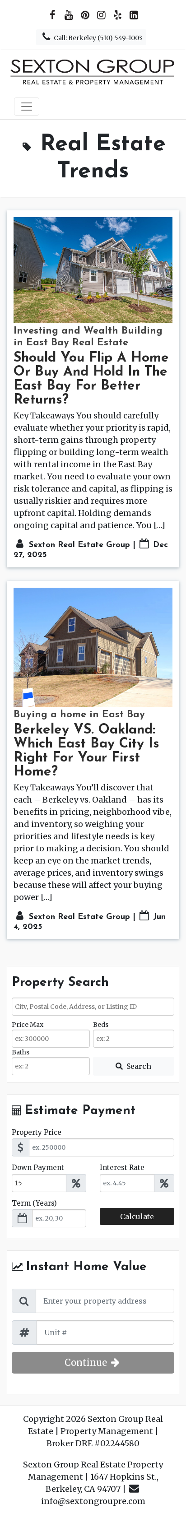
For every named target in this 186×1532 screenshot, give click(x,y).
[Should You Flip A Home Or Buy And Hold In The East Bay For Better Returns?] (93, 270)
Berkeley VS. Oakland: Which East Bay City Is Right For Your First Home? (86, 751)
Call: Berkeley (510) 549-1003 (97, 38)
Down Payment (38, 1167)
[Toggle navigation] (26, 106)
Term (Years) (34, 1203)
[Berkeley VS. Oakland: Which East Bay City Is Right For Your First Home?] (93, 647)
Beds (100, 1025)
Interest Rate (122, 1167)
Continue (87, 1362)
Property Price (36, 1132)
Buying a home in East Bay (79, 715)
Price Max (27, 1025)
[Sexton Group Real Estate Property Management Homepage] (93, 71)
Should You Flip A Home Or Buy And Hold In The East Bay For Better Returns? (91, 379)
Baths (20, 1052)
